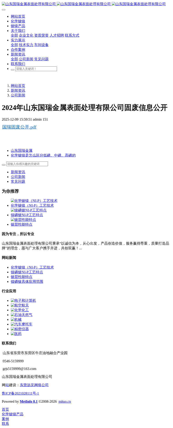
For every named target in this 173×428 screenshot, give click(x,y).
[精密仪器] (20, 329)
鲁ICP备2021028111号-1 (20, 393)
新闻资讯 (18, 90)
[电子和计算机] (23, 300)
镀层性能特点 (21, 224)
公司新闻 (18, 95)
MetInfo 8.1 (29, 401)
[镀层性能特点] (23, 220)
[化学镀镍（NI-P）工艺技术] (34, 201)
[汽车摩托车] (21, 324)
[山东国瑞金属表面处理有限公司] (86, 4)
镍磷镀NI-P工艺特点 (27, 215)
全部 (14, 35)
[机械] (16, 319)
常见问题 (18, 181)
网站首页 (18, 86)
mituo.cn (65, 401)
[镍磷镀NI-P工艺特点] (29, 210)
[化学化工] (20, 310)
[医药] (16, 334)
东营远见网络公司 (34, 385)
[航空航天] (20, 305)
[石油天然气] (21, 315)
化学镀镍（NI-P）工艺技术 (32, 205)
